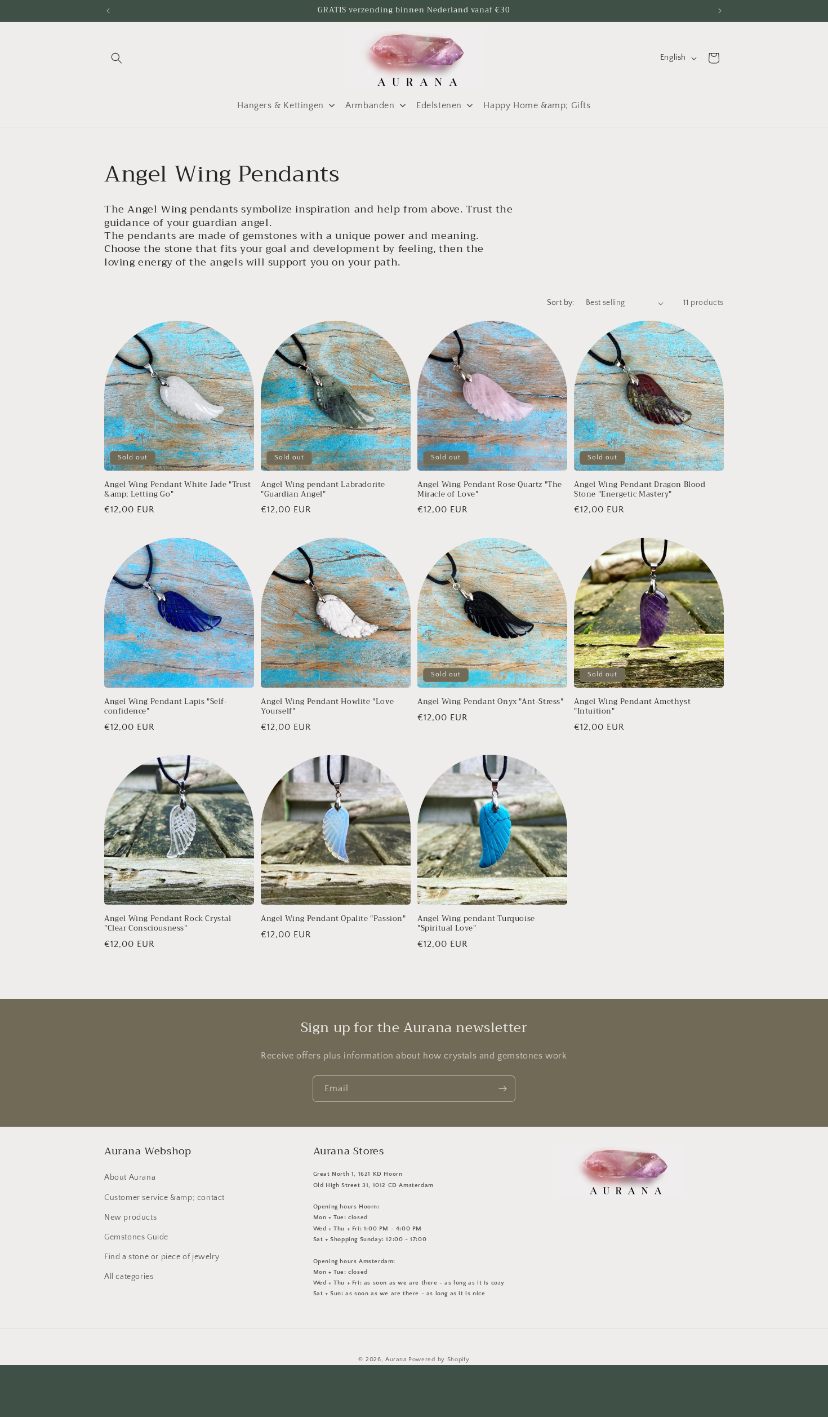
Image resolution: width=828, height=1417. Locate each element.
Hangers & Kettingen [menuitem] (280, 105)
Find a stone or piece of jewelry (161, 1256)
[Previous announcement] (108, 10)
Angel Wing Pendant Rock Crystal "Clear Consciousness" (168, 923)
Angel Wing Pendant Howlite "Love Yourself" (327, 706)
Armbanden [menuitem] (369, 105)
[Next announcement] (719, 10)
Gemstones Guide (136, 1237)
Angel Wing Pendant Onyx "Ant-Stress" (490, 702)
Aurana (395, 1359)
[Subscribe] (502, 1088)
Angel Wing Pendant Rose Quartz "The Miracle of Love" (489, 489)
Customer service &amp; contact (164, 1197)
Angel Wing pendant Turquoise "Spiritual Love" (476, 923)
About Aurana (129, 1177)
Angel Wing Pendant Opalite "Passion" (333, 919)
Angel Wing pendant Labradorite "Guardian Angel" (323, 489)
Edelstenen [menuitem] (439, 105)
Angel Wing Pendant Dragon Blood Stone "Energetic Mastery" (640, 489)
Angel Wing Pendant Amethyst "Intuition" (632, 706)
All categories (128, 1276)
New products (130, 1217)
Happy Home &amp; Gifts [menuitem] (536, 105)
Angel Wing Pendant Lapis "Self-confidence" (166, 706)
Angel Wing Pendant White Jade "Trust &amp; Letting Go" (177, 489)
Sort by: (561, 302)
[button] (116, 58)
